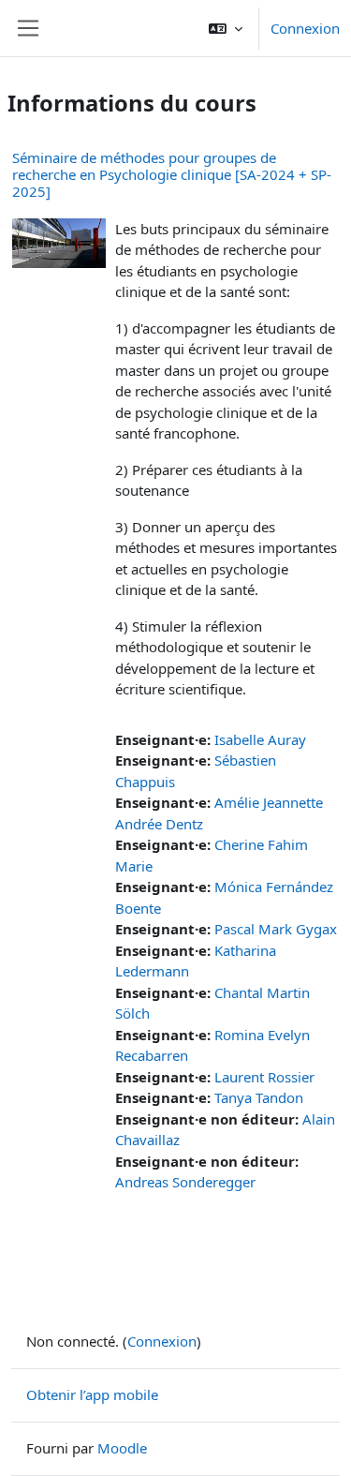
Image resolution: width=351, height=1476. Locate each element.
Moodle (122, 1448)
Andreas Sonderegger (185, 1181)
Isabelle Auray (260, 739)
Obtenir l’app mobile (92, 1394)
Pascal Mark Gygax (275, 928)
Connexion (305, 28)
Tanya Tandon (258, 1097)
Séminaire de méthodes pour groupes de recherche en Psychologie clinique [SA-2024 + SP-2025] (171, 174)
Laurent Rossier (264, 1076)
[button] (226, 28)
